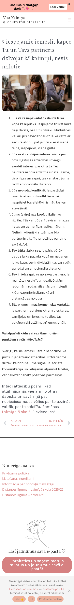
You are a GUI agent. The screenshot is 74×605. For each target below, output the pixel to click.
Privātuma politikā (53, 589)
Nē (31, 599)
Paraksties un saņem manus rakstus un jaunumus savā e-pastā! (37, 565)
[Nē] (69, 591)
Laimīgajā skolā (16, 412)
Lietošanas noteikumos (23, 589)
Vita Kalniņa (14, 18)
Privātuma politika (50, 599)
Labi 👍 (19, 599)
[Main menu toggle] (69, 20)
